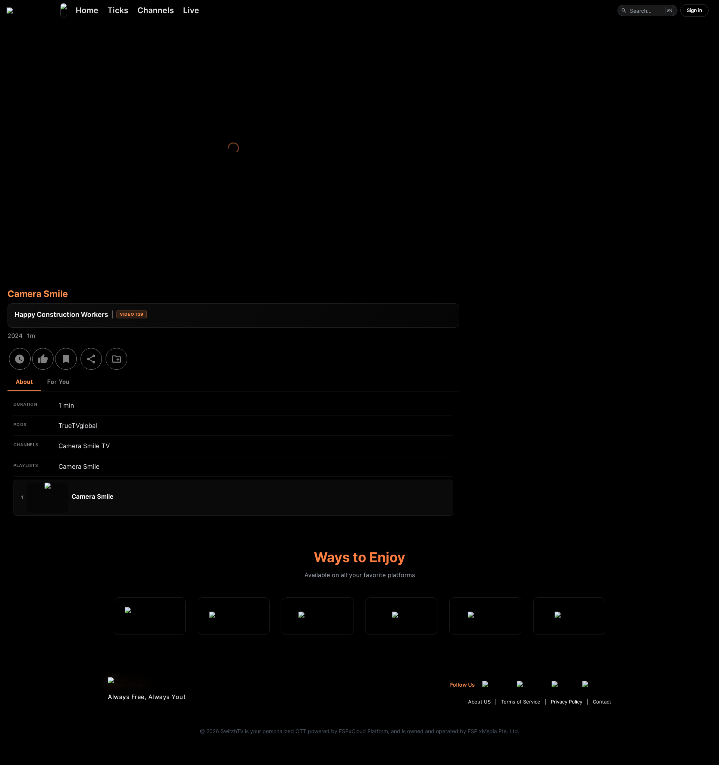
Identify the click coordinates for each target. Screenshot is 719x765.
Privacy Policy (566, 702)
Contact (602, 702)
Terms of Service (520, 702)
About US (479, 702)
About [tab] (24, 382)
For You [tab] (58, 382)
